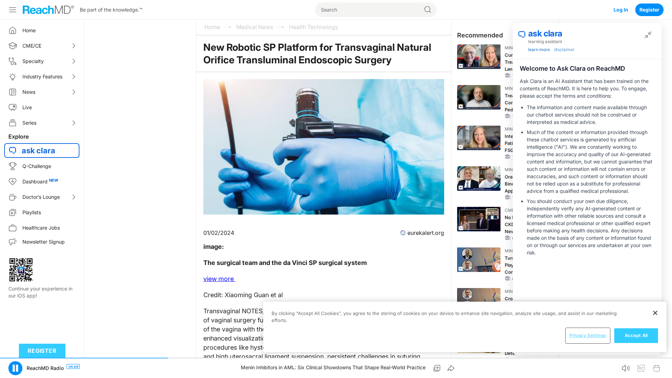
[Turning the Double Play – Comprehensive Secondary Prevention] (478, 259)
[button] (15, 368)
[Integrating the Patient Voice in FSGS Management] (478, 138)
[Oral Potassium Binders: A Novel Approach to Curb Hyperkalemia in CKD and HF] (478, 178)
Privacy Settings (587, 335)
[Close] (655, 313)
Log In (621, 10)
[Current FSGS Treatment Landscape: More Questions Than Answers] (478, 56)
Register (649, 10)
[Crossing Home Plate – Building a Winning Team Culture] (478, 300)
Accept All (636, 335)
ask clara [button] (38, 150)
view (219, 278)
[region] (464, 327)
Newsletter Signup (43, 242)
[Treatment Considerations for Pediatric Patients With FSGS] (478, 97)
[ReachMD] (48, 10)
